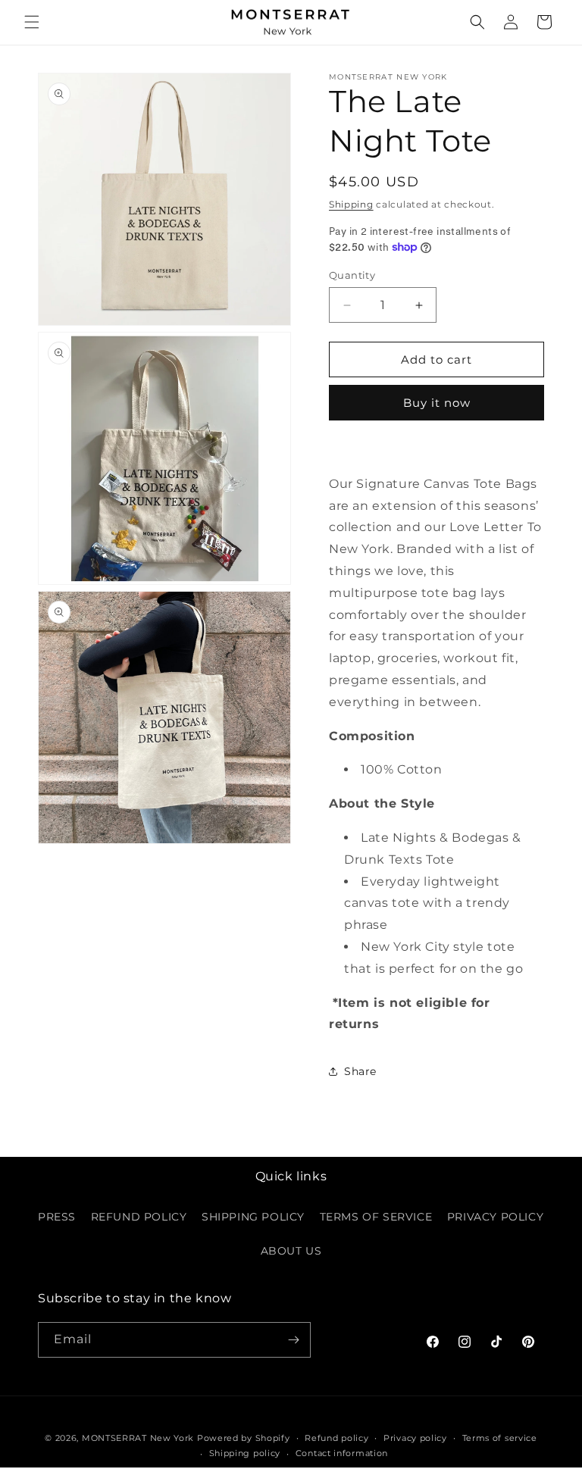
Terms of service (499, 1438)
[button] (31, 22)
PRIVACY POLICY (495, 1217)
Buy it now (437, 402)
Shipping (351, 204)
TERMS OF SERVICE (376, 1217)
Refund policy (336, 1438)
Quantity (352, 275)
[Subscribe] (293, 1340)
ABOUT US (291, 1251)
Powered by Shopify (243, 1438)
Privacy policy (415, 1438)
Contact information (342, 1453)
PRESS (57, 1217)
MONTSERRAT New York (138, 1438)
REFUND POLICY (139, 1217)
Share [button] (360, 1071)
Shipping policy (245, 1453)
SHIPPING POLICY (253, 1217)
